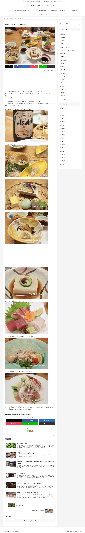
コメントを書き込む (30, 521)
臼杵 (30, 414)
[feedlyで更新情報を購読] (29, 431)
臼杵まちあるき (15, 414)
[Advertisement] (30, 80)
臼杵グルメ (8, 414)
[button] (51, 66)
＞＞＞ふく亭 (8, 98)
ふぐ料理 (25, 414)
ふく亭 (21, 414)
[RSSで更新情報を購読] (31, 431)
